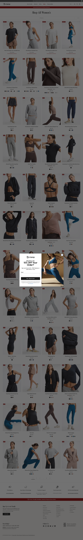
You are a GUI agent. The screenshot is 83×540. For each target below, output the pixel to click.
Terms (30, 283)
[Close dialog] (62, 255)
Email (22, 272)
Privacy (32, 283)
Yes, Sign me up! (30, 278)
